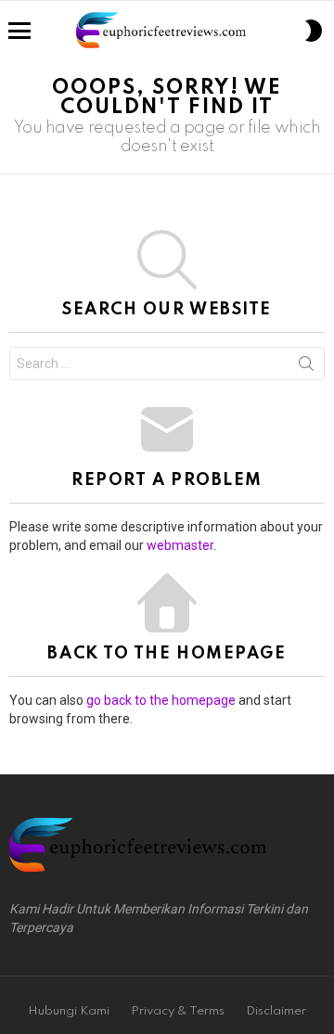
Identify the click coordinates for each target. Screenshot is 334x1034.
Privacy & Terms (178, 1011)
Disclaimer (276, 1011)
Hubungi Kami (68, 1011)
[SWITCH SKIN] (313, 30)
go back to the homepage (161, 700)
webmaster (180, 545)
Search (306, 367)
